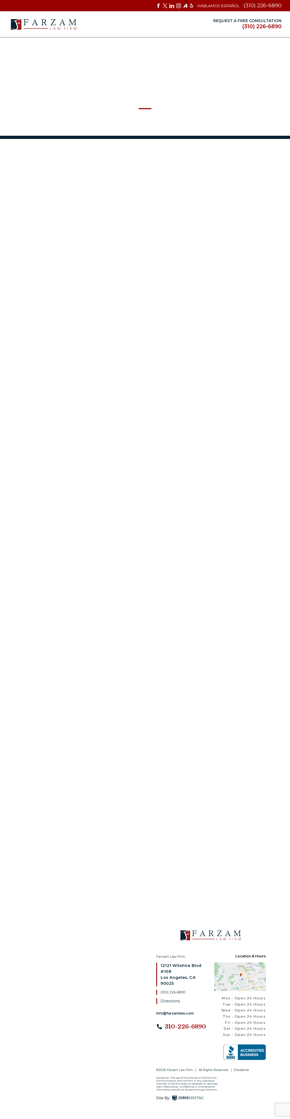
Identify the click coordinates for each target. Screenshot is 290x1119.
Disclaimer (241, 1070)
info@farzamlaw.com (175, 1013)
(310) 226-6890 (263, 5)
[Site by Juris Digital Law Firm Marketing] (188, 1098)
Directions (170, 1001)
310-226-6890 (184, 1026)
